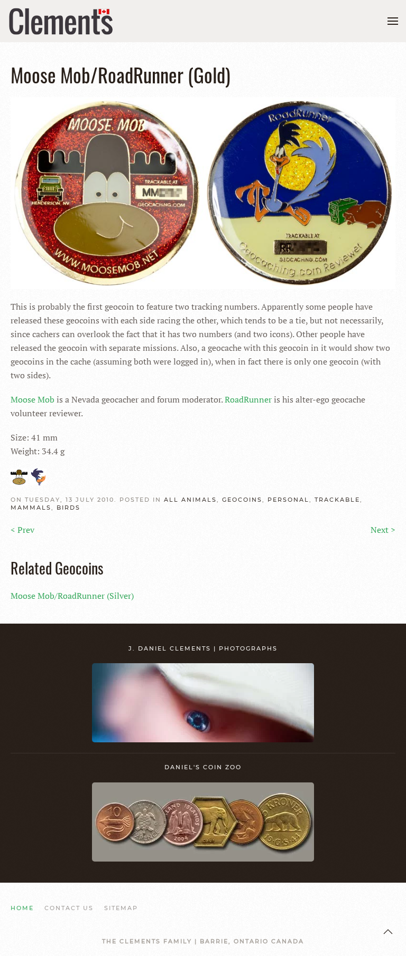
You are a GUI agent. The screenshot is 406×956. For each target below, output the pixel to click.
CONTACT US (69, 908)
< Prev (22, 530)
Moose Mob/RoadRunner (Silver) (72, 595)
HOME (22, 908)
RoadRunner (248, 399)
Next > (383, 530)
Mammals (31, 507)
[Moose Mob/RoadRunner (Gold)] (203, 192)
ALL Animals (190, 499)
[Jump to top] (388, 931)
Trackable (337, 499)
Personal (288, 499)
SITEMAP (121, 908)
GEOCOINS (242, 499)
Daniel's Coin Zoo (203, 767)
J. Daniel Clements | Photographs (203, 648)
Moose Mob (32, 399)
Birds (68, 507)
